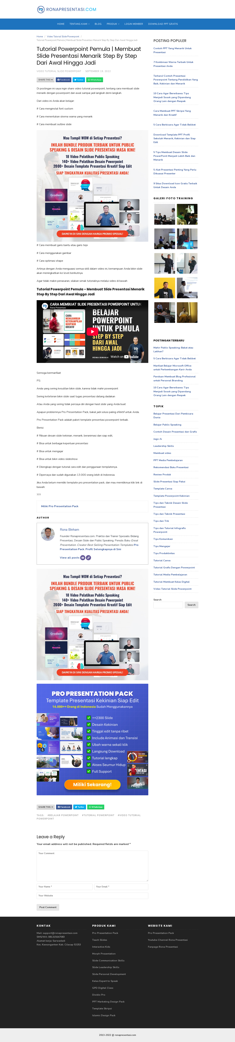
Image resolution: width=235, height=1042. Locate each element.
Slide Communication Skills (108, 960)
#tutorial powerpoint (98, 815)
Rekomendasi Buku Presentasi (171, 467)
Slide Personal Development (109, 974)
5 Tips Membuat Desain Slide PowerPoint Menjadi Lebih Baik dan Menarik (174, 156)
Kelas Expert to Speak (105, 981)
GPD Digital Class (102, 988)
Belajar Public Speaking (167, 424)
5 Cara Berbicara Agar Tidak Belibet (174, 124)
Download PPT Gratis (163, 24)
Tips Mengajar (161, 546)
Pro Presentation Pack (105, 933)
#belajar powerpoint (63, 815)
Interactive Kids (101, 946)
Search (157, 599)
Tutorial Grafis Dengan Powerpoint (174, 567)
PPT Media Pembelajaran (168, 460)
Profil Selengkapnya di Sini (103, 549)
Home (61, 24)
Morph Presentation (104, 953)
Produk (112, 24)
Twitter (79, 79)
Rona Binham (69, 529)
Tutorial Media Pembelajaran (170, 574)
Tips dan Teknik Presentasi (169, 514)
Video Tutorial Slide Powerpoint (63, 36)
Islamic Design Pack (103, 1015)
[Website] (88, 557)
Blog (98, 24)
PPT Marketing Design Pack (108, 1001)
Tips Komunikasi (163, 539)
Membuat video (162, 453)
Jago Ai (157, 439)
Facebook (65, 79)
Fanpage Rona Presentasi (163, 946)
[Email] (82, 557)
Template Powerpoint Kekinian (171, 496)
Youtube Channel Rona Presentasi (168, 940)
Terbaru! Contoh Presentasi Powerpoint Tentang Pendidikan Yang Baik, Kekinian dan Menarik (175, 79)
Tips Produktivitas (164, 553)
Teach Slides (99, 940)
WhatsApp (95, 79)
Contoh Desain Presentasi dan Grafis (175, 431)
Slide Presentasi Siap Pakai (169, 481)
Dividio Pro (98, 994)
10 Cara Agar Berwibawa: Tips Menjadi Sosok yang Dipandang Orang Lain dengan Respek (172, 97)
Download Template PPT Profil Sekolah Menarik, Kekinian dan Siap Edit (174, 138)
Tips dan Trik (161, 521)
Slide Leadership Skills (105, 967)
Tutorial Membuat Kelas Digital (171, 581)
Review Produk (162, 474)
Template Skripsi (102, 1008)
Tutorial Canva (161, 560)
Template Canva (162, 488)
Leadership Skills (163, 446)
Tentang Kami (78, 24)
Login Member (134, 24)
